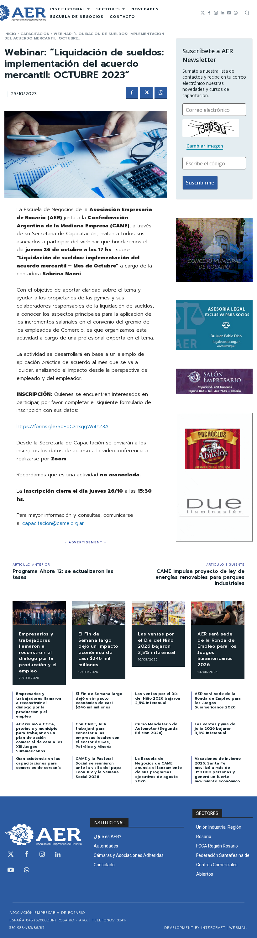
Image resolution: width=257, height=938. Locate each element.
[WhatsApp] (161, 93)
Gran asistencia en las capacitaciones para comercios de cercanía (38, 763)
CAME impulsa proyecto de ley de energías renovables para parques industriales (199, 577)
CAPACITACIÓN (35, 34)
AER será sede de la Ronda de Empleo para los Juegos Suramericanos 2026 (217, 649)
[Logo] (42, 834)
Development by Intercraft (194, 927)
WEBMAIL (238, 927)
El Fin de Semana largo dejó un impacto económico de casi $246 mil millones (98, 649)
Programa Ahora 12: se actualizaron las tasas (63, 574)
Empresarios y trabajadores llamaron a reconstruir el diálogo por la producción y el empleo (38, 652)
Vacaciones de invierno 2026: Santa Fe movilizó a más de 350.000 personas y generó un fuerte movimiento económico (218, 770)
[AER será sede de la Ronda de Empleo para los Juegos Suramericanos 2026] (217, 613)
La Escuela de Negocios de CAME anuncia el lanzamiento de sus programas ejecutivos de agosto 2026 (158, 770)
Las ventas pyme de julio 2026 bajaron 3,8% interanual (215, 728)
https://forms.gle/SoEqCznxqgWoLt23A (63, 426)
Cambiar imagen (204, 146)
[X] (146, 93)
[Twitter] (202, 13)
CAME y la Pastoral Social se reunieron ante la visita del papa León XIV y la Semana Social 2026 (99, 768)
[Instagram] (215, 13)
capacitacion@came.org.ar (53, 523)
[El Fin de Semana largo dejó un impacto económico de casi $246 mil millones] (98, 613)
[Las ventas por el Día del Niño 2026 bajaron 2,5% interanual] (158, 613)
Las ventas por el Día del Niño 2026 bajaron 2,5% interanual (157, 643)
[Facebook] (209, 13)
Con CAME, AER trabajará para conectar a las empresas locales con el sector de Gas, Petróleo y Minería (97, 735)
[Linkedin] (222, 13)
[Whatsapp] (235, 13)
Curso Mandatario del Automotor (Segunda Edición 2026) (157, 728)
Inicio (10, 34)
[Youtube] (229, 13)
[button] (247, 13)
